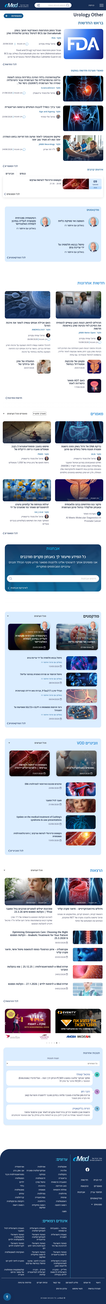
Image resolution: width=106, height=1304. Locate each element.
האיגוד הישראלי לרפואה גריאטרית (59, 1253)
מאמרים (98, 1186)
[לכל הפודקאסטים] (7, 257)
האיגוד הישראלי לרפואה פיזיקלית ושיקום (38, 1254)
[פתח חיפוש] (38, 5)
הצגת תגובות (53, 1058)
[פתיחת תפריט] (101, 6)
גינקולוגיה (62, 1174)
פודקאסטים (96, 1198)
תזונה (64, 1211)
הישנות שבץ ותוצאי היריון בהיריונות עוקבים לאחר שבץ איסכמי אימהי (57, 1112)
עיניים (21, 1193)
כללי (22, 1185)
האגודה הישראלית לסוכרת (59, 1235)
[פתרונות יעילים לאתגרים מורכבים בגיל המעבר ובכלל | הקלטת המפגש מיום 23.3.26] (28, 891)
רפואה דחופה (61, 1205)
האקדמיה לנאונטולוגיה (14, 1252)
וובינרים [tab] (10, 173)
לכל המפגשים (13, 194)
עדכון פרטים (61, 1288)
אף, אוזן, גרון (18, 1170)
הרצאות (84, 1186)
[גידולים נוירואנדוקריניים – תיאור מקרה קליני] (79, 891)
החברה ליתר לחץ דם (15, 1260)
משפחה (42, 1189)
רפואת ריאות (18, 1205)
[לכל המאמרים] (3, 166)
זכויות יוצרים (42, 1282)
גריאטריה (63, 1178)
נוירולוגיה (63, 1193)
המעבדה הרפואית (59, 1182)
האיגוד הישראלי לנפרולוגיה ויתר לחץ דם (36, 1246)
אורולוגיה (41, 1166)
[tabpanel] (53, 184)
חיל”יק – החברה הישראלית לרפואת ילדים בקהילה (58, 1272)
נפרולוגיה (41, 1193)
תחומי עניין (96, 1192)
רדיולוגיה (41, 1201)
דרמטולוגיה (40, 1178)
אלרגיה (63, 1170)
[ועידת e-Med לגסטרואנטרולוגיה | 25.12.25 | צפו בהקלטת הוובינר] (88, 972)
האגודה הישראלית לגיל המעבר (14, 1229)
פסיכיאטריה (40, 1197)
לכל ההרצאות (11, 1001)
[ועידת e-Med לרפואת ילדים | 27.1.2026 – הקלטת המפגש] (88, 989)
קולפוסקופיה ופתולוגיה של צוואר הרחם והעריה (14, 1272)
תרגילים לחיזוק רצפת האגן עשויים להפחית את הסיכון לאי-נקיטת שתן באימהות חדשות (78, 325)
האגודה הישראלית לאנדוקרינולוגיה (37, 1229)
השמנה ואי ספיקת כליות (71, 221)
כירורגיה (41, 1185)
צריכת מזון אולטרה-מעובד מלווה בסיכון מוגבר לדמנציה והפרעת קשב (57, 1095)
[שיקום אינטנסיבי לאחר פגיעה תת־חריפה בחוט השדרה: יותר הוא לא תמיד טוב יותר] (83, 148)
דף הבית (98, 1179)
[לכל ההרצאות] (4, 1001)
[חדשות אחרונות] (6, 398)
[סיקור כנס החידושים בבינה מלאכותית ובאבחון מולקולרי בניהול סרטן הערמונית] (79, 490)
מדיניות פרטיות (24, 1282)
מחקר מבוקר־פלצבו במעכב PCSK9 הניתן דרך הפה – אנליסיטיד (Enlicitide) (54, 1078)
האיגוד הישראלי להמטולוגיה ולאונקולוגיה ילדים (16, 1237)
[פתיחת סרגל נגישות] (7, 1297)
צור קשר (56, 1282)
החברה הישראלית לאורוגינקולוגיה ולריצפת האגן (59, 1263)
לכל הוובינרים (16, 850)
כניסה (91, 5)
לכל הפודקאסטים (17, 257)
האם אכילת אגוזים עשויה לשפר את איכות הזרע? (28, 324)
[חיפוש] (67, 5)
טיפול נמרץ (40, 1182)
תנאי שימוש (77, 1288)
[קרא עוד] (76, 183)
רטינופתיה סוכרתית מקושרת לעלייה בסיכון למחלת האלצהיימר (24, 220)
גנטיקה (42, 1174)
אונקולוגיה (62, 1166)
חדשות (84, 1179)
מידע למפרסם (72, 1282)
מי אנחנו (87, 1282)
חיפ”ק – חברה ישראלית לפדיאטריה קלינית (36, 1272)
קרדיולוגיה (19, 1197)
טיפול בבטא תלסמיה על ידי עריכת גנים (71, 246)
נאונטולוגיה (19, 1189)
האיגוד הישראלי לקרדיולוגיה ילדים (16, 1244)
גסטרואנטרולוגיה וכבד (14, 1174)
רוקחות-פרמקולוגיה (15, 1201)
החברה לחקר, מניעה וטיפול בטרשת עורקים (35, 1262)
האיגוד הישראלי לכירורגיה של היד (59, 1244)
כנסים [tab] (23, 173)
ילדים (21, 1182)
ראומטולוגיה (61, 1201)
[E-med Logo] (18, 5)
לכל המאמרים (11, 166)
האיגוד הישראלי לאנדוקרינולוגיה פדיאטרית (38, 1237)
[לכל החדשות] (3, 64)
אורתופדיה (19, 1166)
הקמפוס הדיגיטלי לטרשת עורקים (45, 180)
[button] (5, 1023)
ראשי (98, 1282)
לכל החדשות (11, 64)
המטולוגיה (19, 1178)
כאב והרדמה (61, 1185)
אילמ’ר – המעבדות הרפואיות (58, 1229)
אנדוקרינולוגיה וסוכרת (35, 1170)
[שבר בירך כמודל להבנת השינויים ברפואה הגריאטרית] (83, 118)
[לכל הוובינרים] (9, 851)
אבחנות (81, 1192)
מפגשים (98, 1204)
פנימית (64, 1197)
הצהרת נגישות (94, 1288)
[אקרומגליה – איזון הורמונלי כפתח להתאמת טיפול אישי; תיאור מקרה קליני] (88, 954)
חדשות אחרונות (14, 397)
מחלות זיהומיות (60, 1189)
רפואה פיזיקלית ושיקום (38, 1206)
